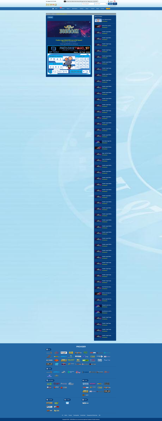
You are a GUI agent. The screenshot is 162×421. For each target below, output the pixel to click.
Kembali (50, 17)
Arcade (92, 8)
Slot (56, 8)
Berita (97, 8)
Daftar (114, 3)
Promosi (102, 8)
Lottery (81, 8)
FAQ (99, 415)
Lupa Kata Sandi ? (113, 5)
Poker (87, 8)
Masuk (110, 3)
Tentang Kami (76, 415)
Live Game (62, 8)
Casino (68, 8)
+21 (62, 415)
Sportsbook (74, 8)
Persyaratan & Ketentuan (92, 415)
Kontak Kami (82, 415)
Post (53, 13)
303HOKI (48, 13)
